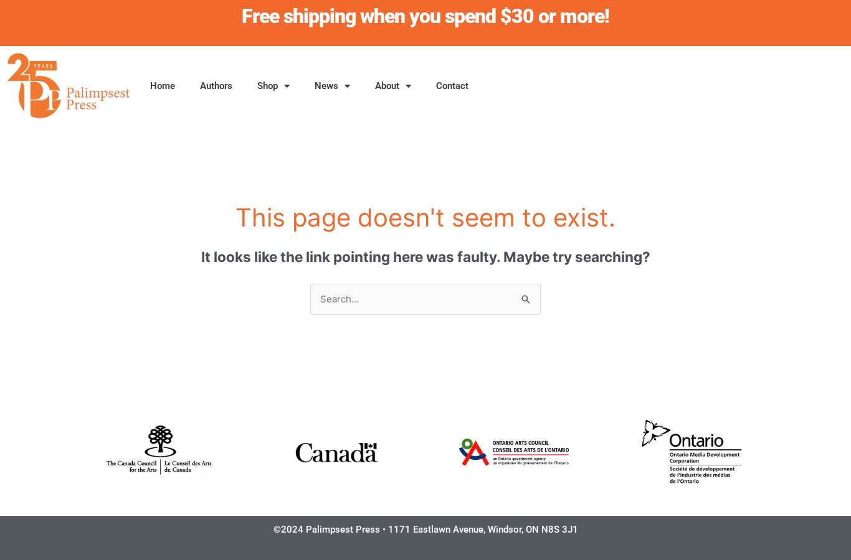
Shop (267, 85)
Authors (216, 85)
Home (162, 85)
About (387, 85)
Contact (452, 85)
